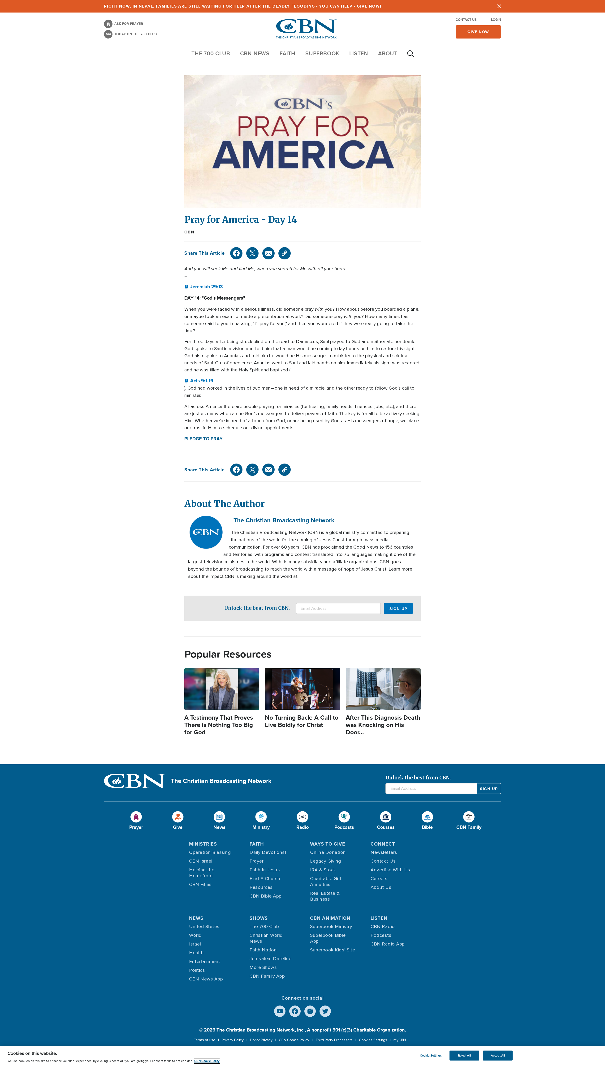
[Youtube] (279, 1011)
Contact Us (466, 19)
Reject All (464, 1055)
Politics (197, 970)
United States (204, 926)
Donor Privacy (261, 1040)
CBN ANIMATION (330, 918)
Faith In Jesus (265, 870)
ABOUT (388, 53)
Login (496, 19)
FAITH (287, 53)
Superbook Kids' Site (332, 950)
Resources (261, 887)
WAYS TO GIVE (327, 843)
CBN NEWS (255, 53)
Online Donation (328, 852)
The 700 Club (210, 53)
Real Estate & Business (325, 896)
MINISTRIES (203, 843)
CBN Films (200, 884)
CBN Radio (383, 926)
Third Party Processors (334, 1040)
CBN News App (206, 979)
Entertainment (204, 961)
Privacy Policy (233, 1040)
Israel (195, 944)
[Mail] (268, 253)
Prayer (257, 861)
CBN (189, 232)
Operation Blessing (210, 852)
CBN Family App (267, 976)
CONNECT (383, 843)
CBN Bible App (266, 896)
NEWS (196, 918)
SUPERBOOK (322, 53)
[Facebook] (236, 253)
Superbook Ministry (331, 926)
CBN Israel (200, 861)
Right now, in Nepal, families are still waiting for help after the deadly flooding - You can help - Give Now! (242, 6)
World (195, 935)
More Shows (263, 967)
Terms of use (204, 1040)
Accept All (498, 1055)
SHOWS (259, 918)
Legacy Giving (325, 861)
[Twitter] (252, 253)
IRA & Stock (323, 870)
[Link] (284, 253)
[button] (203, 286)
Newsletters (384, 852)
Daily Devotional (268, 852)
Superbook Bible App (328, 938)
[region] (302, 1056)
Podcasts (381, 935)
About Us (381, 887)
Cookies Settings (373, 1040)
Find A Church (265, 878)
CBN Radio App (388, 944)
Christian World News (266, 938)
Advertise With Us (390, 870)
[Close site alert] (499, 6)
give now (478, 31)
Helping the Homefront (202, 873)
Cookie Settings (431, 1055)
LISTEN (358, 53)
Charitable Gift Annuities (326, 881)
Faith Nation (263, 950)
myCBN (399, 1040)
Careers (379, 878)
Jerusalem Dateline (270, 959)
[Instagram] (310, 1011)
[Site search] (410, 56)
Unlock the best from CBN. (257, 608)
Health (196, 953)
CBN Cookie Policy (294, 1040)
